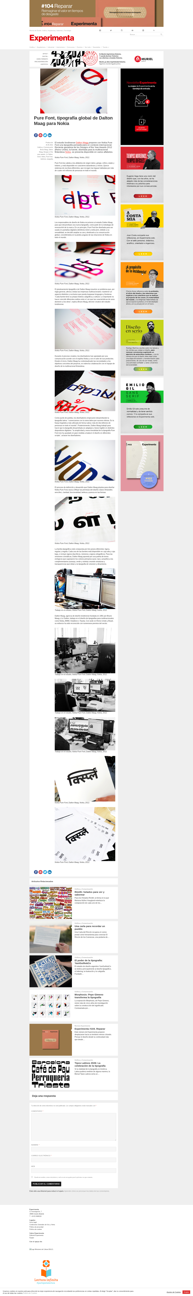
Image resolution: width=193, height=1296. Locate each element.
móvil (39, 157)
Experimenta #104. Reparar (90, 1028)
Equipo (31, 1238)
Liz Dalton (49, 154)
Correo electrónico (41, 1155)
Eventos (80, 47)
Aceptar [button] (186, 1292)
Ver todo (88, 47)
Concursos (71, 47)
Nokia (68, 152)
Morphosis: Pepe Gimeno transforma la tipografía (89, 996)
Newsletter (96, 47)
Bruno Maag (44, 149)
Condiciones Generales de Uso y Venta (42, 1224)
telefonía (43, 159)
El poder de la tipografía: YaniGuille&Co (89, 961)
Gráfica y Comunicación (45, 147)
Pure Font (49, 157)
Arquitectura (41, 47)
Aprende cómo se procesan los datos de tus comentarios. (86, 1191)
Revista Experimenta (82, 1026)
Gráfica (32, 47)
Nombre (35, 1145)
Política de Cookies (30, 1293)
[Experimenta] (51, 38)
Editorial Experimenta (36, 1235)
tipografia (50, 159)
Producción (49, 142)
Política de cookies (35, 1229)
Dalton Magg (82, 142)
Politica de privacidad (36, 1227)
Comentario (37, 1111)
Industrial (51, 47)
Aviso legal (33, 1222)
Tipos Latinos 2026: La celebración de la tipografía (90, 1064)
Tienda (105, 47)
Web (33, 1166)
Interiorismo (60, 47)
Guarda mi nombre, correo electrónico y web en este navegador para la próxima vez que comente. (63, 1177)
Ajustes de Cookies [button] (174, 1292)
